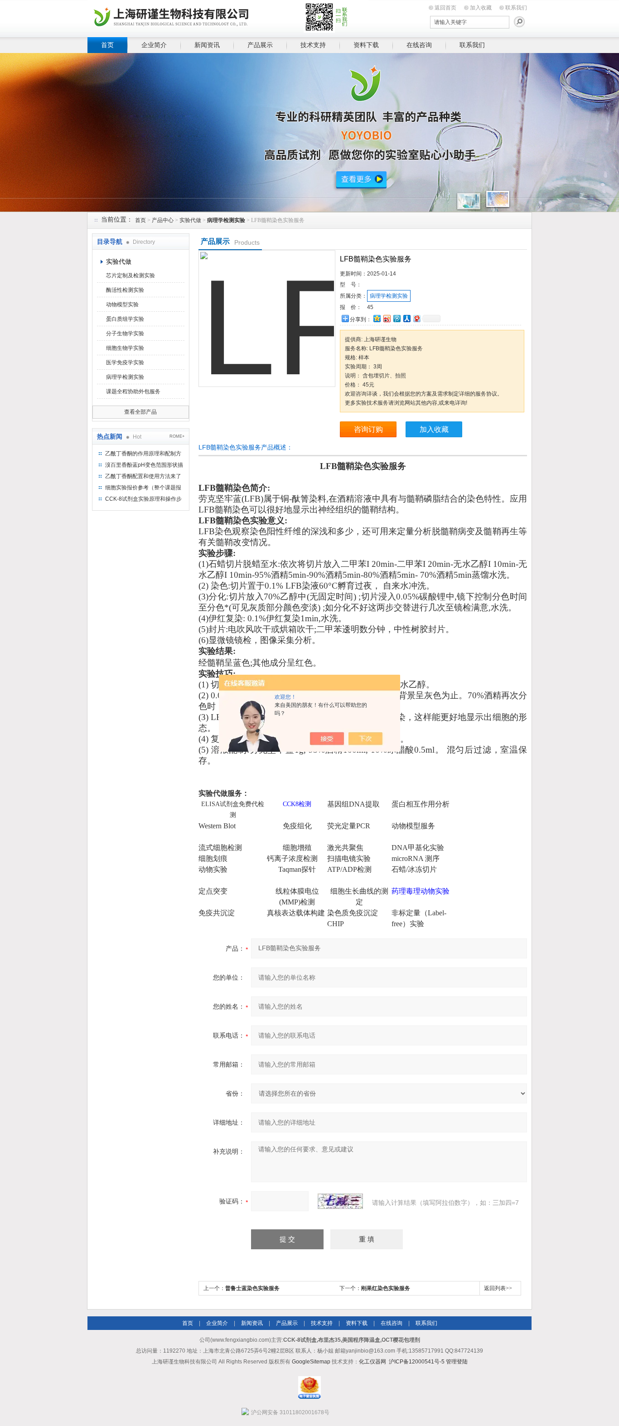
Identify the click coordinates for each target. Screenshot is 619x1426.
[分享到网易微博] (416, 318)
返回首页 (445, 8)
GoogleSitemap (311, 1361)
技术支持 (313, 44)
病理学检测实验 (125, 377)
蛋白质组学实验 (125, 319)
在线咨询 (419, 44)
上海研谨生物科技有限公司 (227, 17)
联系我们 (516, 8)
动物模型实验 (122, 304)
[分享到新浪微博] (387, 318)
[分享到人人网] (406, 318)
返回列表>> (498, 1288)
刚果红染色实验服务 (385, 1288)
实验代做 (190, 220)
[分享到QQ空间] (377, 318)
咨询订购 (368, 429)
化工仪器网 (372, 1361)
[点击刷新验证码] (340, 1201)
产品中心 (163, 220)
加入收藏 (481, 8)
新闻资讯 (207, 44)
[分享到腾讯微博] (396, 318)
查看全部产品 (140, 412)
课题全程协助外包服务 (133, 391)
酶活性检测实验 (125, 290)
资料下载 (366, 44)
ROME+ (176, 436)
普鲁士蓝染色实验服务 (252, 1288)
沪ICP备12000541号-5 (417, 1361)
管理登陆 (457, 1361)
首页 (107, 44)
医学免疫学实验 (125, 362)
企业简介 (154, 44)
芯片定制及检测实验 (130, 275)
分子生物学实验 (125, 333)
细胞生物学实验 (125, 348)
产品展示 (260, 44)
